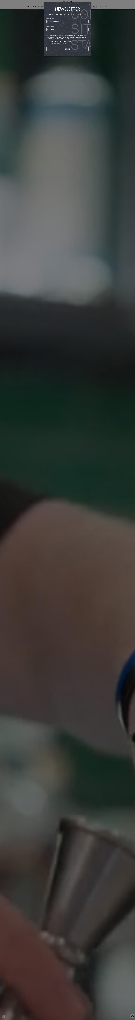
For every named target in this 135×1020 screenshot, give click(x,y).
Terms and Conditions (63, 39)
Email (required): (50, 18)
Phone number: (50, 26)
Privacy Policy (52, 39)
